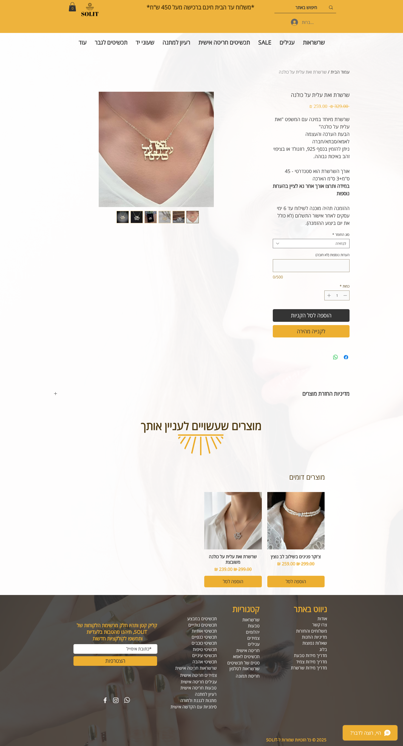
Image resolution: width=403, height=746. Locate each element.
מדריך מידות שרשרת (309, 668)
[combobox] (311, 243)
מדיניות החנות (314, 637)
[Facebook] (105, 700)
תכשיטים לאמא (246, 656)
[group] (201, 540)
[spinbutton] (337, 295)
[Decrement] (345, 295)
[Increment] (328, 295)
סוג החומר (341, 234)
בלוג (323, 649)
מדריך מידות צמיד (311, 662)
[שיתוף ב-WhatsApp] (335, 357)
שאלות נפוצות (314, 643)
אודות (322, 619)
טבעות (254, 626)
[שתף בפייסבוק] (346, 357)
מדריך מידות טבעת (310, 655)
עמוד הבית (340, 72)
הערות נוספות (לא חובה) (333, 255)
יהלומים (253, 632)
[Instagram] (116, 700)
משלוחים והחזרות (311, 631)
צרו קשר (319, 625)
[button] (72, 6)
